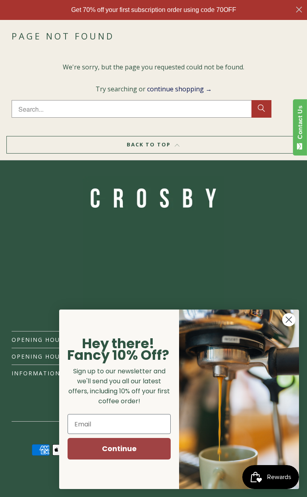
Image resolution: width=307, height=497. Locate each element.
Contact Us (300, 124)
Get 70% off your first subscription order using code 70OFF (153, 9)
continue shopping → (179, 89)
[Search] (261, 109)
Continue (119, 449)
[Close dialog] (299, 9)
